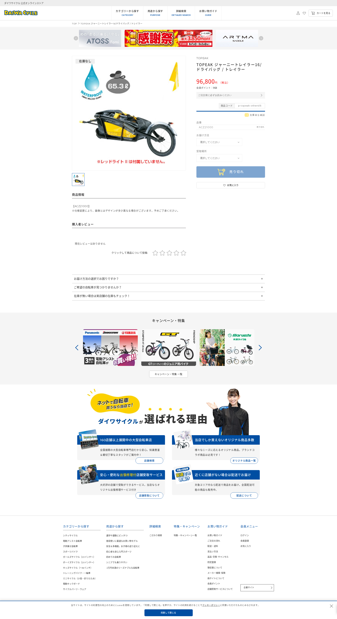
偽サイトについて (215, 578)
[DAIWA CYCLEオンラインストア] (19, 13)
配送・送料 (212, 546)
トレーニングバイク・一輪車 (76, 573)
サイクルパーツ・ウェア (74, 589)
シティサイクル (70, 535)
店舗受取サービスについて (220, 589)
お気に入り (245, 546)
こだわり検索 (155, 535)
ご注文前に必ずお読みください (215, 95)
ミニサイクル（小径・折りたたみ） (80, 578)
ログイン (244, 535)
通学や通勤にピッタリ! (117, 535)
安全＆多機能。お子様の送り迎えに (123, 546)
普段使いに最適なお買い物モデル (122, 541)
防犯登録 (211, 562)
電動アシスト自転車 (72, 541)
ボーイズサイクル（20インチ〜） (79, 562)
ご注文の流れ (213, 541)
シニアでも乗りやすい (116, 562)
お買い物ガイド (214, 535)
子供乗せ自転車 (70, 546)
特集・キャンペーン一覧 (185, 535)
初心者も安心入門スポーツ (118, 551)
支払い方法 (212, 551)
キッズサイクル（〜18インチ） (77, 568)
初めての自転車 (113, 557)
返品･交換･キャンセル (218, 557)
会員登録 (244, 541)
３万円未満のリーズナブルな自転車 (122, 568)
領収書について (214, 567)
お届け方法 (202, 135)
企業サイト (249, 587)
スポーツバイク (70, 551)
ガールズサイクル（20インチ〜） (79, 557)
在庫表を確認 (257, 115)
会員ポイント (213, 583)
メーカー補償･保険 (216, 573)
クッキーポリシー (211, 605)
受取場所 (201, 151)
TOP (74, 23)
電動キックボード (71, 584)
